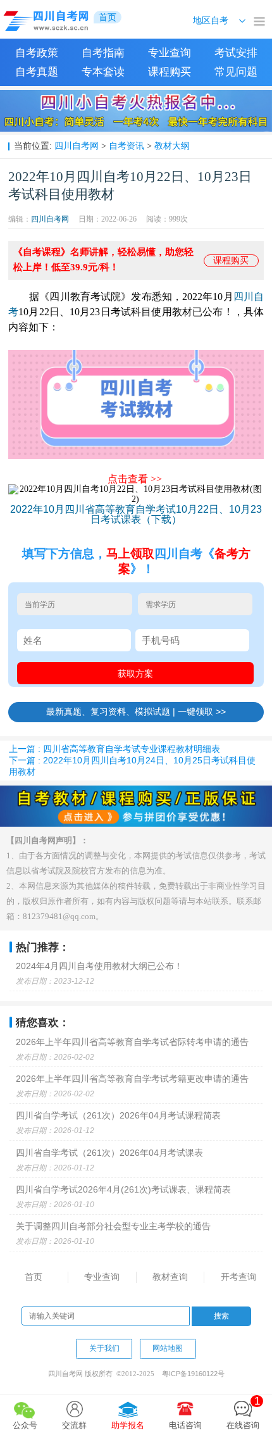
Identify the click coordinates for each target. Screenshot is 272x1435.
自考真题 (36, 72)
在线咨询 (242, 1412)
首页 (33, 1277)
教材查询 (170, 1277)
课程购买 (169, 72)
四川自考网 (76, 146)
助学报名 (127, 1425)
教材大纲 (172, 146)
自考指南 (103, 53)
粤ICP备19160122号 (193, 1373)
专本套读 (103, 72)
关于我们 (104, 1348)
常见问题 (235, 72)
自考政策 (36, 53)
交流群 (74, 1425)
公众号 (25, 1425)
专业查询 (169, 53)
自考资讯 (126, 146)
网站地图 (167, 1348)
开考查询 (238, 1277)
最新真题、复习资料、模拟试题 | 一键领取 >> (136, 711)
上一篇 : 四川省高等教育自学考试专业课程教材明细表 (114, 749)
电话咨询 (185, 1425)
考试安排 (235, 53)
